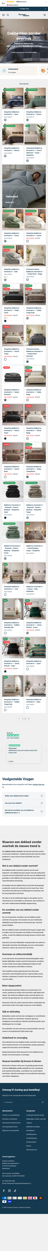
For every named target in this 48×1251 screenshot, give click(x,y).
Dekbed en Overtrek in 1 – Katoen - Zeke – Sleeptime (34, 589)
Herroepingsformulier (10, 1127)
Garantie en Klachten (9, 1119)
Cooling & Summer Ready (35, 1115)
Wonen (28, 1146)
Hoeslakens (30, 1130)
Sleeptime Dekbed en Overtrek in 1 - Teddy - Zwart (12, 310)
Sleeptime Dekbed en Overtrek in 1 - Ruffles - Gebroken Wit (12, 625)
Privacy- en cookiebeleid (11, 1115)
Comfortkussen (31, 1138)
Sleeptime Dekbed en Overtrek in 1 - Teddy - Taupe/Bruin (34, 469)
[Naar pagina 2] (28, 719)
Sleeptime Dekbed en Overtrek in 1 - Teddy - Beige (34, 392)
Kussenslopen (31, 1142)
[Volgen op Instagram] (9, 1190)
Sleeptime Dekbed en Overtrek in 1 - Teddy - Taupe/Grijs (34, 310)
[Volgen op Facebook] (3, 1190)
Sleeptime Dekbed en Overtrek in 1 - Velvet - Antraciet (12, 392)
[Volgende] (45, 9)
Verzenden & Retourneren (11, 1123)
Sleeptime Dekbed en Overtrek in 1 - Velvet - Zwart (12, 430)
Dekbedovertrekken (33, 1127)
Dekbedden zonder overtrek (36, 1119)
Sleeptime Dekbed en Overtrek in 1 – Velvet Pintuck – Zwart (11, 663)
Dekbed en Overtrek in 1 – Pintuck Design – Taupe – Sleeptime (34, 548)
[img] (25, 735)
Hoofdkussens (31, 1134)
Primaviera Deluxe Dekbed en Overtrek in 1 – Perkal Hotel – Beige (34, 271)
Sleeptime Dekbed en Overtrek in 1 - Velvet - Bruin (12, 469)
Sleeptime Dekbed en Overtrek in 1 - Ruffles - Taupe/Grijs (12, 702)
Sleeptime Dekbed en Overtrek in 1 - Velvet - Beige (34, 430)
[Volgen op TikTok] (15, 1190)
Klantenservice (31, 1150)
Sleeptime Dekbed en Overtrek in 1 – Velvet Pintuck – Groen (34, 625)
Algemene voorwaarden (10, 1130)
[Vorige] (2, 9)
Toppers (29, 1123)
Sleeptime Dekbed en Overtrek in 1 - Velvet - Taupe (12, 351)
